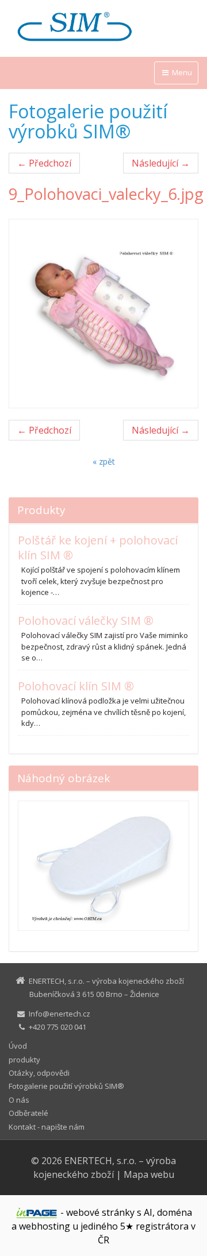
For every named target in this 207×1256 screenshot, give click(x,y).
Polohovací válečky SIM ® (86, 620)
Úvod (18, 1046)
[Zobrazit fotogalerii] (103, 866)
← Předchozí (44, 163)
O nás (19, 1100)
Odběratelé (28, 1113)
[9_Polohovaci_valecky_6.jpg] (103, 313)
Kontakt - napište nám (47, 1127)
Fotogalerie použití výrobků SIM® (66, 1086)
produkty (24, 1059)
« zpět (104, 461)
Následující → (161, 163)
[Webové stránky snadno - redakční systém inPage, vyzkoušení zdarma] (37, 1213)
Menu (181, 72)
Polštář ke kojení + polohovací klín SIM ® (98, 547)
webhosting (44, 1226)
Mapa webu (149, 1174)
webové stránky (100, 1212)
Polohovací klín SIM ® (76, 686)
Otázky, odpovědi (39, 1073)
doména (174, 1212)
